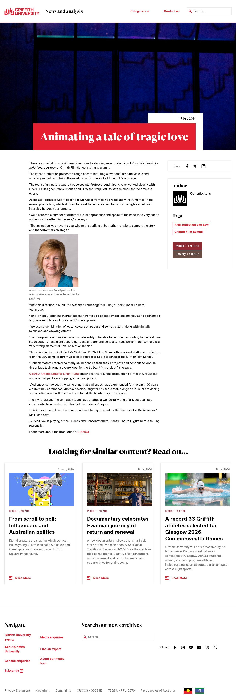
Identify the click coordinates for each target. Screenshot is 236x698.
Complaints (63, 690)
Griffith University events (18, 637)
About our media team (52, 661)
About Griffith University (15, 649)
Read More (23, 578)
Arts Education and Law (191, 225)
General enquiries (17, 661)
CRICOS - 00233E (89, 690)
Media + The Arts (187, 246)
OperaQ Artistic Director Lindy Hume (54, 374)
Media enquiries (51, 637)
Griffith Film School (188, 232)
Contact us (172, 11)
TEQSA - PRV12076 (121, 690)
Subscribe (12, 670)
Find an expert (50, 649)
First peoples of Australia (158, 690)
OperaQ (83, 432)
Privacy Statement (17, 690)
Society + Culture (187, 254)
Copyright (43, 690)
